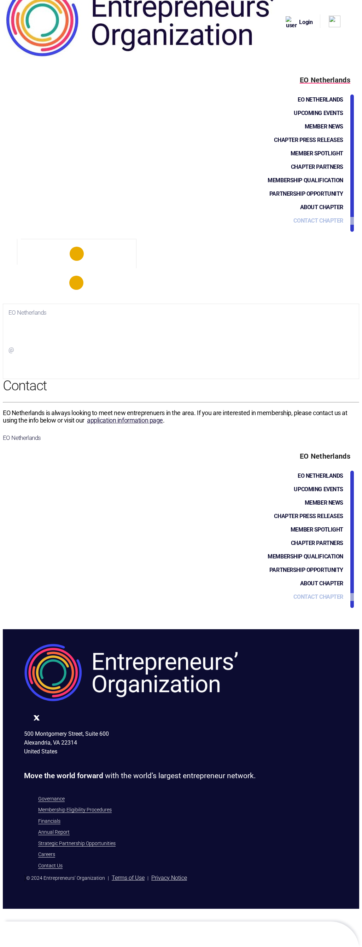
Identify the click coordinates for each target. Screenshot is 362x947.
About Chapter (321, 207)
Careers (46, 854)
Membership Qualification (305, 180)
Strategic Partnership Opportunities (77, 843)
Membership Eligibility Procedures (75, 810)
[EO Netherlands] (76, 254)
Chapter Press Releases (308, 140)
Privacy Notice (169, 877)
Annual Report (54, 832)
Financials (49, 821)
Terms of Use (128, 877)
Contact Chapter (318, 220)
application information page (125, 420)
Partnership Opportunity (306, 193)
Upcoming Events (318, 113)
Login (306, 22)
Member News (324, 126)
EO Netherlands (320, 99)
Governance (51, 799)
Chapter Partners (317, 166)
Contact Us (50, 865)
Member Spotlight (317, 153)
